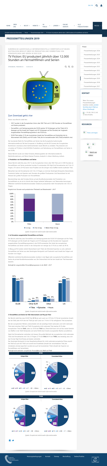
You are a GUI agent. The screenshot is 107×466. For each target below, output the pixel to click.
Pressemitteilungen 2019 (92, 78)
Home (8, 26)
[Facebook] (9, 440)
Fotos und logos (92, 133)
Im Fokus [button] (45, 26)
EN (89, 5)
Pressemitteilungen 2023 (92, 62)
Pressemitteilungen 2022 (92, 66)
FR (92, 5)
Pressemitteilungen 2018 (92, 82)
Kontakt (47, 456)
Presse (84, 47)
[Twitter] (13, 440)
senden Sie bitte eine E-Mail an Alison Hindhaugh (91, 107)
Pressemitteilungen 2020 (92, 74)
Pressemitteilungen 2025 (92, 55)
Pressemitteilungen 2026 (92, 51)
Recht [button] (26, 26)
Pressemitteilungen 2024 (92, 59)
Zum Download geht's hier (20, 115)
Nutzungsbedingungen (34, 456)
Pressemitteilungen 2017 (92, 86)
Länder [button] (55, 26)
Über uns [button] (15, 26)
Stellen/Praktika (79, 456)
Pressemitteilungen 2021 (92, 70)
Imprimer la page (72, 67)
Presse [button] (96, 26)
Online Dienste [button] (65, 26)
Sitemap (56, 456)
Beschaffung (66, 456)
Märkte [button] (35, 26)
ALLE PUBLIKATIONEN (83, 26)
